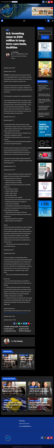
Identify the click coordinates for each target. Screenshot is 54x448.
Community (32, 400)
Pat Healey (15, 52)
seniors (13, 58)
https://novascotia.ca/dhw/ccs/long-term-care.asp (16, 312)
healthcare (22, 54)
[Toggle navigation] (24, 21)
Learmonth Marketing (37, 446)
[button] (45, 20)
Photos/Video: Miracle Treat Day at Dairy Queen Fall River (44, 108)
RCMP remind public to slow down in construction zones (11, 329)
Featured (22, 355)
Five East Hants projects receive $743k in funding (24, 329)
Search (40, 28)
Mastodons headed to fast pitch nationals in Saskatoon (44, 115)
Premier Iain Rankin (21, 56)
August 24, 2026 (9, 363)
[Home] (2, 21)
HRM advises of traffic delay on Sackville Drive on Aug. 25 (45, 101)
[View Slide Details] (45, 144)
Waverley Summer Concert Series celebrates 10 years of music (10, 361)
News (5, 355)
